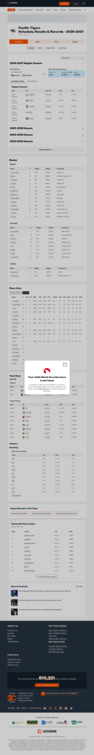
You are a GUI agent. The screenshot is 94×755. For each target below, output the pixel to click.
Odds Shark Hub (43, 389)
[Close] (65, 364)
